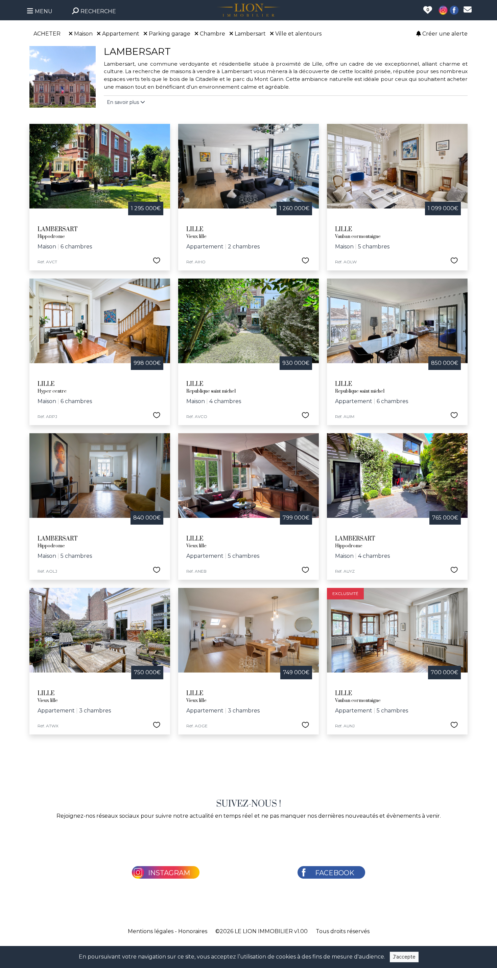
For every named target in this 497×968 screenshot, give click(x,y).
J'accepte (404, 957)
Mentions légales (150, 931)
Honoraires (192, 931)
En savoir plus (123, 102)
